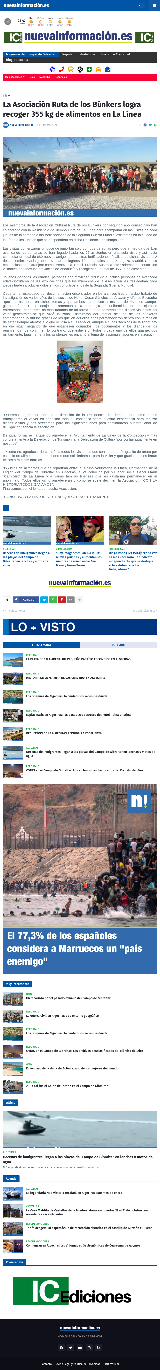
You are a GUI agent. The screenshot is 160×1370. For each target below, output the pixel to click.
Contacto (46, 1364)
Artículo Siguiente (144, 610)
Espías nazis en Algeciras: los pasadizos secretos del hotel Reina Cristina (78, 715)
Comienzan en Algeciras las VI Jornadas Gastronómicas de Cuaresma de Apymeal (83, 1245)
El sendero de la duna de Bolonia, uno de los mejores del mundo (72, 1068)
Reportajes (61, 77)
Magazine (44, 77)
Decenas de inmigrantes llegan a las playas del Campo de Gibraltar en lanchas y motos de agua (26, 559)
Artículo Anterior (15, 610)
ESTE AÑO (118, 645)
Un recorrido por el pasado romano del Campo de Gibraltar (68, 998)
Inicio (6, 95)
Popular (68, 54)
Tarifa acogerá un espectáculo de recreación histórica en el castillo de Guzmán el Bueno (89, 1228)
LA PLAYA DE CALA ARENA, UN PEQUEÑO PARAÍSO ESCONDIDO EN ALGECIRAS (78, 659)
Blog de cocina (17, 60)
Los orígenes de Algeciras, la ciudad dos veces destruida (67, 696)
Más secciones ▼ (15, 77)
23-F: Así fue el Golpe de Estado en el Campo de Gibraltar (67, 1086)
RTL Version (112, 1364)
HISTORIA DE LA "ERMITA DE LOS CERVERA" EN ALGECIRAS (65, 678)
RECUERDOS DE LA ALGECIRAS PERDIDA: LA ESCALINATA (64, 733)
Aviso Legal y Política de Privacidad (78, 1364)
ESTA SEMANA (41, 645)
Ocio (32, 77)
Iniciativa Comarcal (115, 54)
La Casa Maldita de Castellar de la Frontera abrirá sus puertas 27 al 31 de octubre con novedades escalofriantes (87, 1212)
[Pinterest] (62, 599)
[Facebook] (145, 125)
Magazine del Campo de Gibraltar (31, 54)
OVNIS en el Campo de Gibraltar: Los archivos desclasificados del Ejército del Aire (84, 770)
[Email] (71, 599)
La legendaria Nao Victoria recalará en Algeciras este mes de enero (74, 1193)
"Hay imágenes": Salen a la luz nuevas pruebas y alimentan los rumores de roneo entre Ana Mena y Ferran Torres (79, 559)
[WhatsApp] (155, 125)
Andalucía (87, 54)
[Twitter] (150, 125)
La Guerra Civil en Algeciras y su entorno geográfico (62, 1016)
